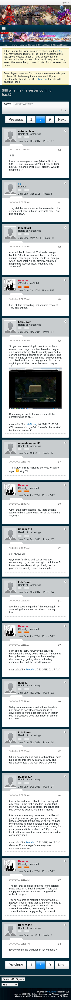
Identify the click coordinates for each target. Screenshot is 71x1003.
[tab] (7, 104)
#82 (60, 504)
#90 (60, 944)
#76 (60, 150)
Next (62, 119)
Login (64, 2)
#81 (60, 462)
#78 (60, 247)
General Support (60, 45)
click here (42, 79)
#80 (60, 341)
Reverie (29, 669)
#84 (60, 601)
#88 (60, 795)
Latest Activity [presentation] (24, 104)
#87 (60, 751)
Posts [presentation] (7, 104)
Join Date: (23, 141)
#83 (60, 548)
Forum (14, 45)
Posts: (46, 141)
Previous (15, 119)
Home (4, 45)
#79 (60, 299)
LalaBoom (30, 424)
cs (19, 183)
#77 (60, 202)
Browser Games (27, 45)
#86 (60, 701)
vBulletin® (51, 992)
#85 (60, 645)
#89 (60, 880)
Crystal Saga (44, 45)
